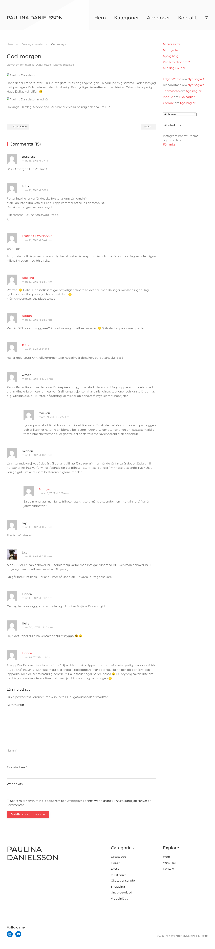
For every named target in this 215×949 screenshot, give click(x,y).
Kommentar (15, 704)
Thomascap (171, 91)
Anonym (45, 489)
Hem (100, 18)
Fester (115, 862)
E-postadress (17, 767)
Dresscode (118, 856)
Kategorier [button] (126, 18)
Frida (25, 345)
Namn (12, 750)
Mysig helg (170, 56)
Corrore (168, 103)
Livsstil (115, 868)
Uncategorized (121, 892)
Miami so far (171, 44)
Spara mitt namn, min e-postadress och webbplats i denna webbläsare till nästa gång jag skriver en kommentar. (79, 803)
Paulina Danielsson (35, 18)
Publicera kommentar (28, 814)
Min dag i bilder (174, 68)
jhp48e (168, 97)
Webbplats (15, 784)
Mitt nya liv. (171, 50)
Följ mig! (169, 144)
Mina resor (118, 874)
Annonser (158, 18)
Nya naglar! (196, 79)
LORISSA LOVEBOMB (37, 236)
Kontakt (187, 18)
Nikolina (28, 277)
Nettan (27, 315)
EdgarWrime (172, 79)
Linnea (27, 653)
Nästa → (149, 126)
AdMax (204, 935)
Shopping (118, 886)
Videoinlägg (119, 898)
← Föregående (18, 126)
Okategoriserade (63, 64)
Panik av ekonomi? (176, 62)
